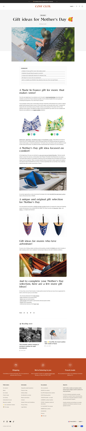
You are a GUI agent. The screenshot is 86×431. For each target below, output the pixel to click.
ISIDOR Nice (28, 139)
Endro (21, 297)
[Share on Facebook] (24, 313)
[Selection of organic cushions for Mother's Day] (43, 125)
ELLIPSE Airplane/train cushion (48, 392)
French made (6, 395)
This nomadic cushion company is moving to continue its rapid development (29, 346)
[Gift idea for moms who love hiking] (43, 265)
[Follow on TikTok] (13, 421)
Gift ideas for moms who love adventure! (31, 77)
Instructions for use (7, 400)
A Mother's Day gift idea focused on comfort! (32, 73)
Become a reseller (7, 402)
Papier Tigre (36, 304)
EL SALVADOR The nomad (47, 406)
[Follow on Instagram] (7, 421)
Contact (23, 400)
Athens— (21, 209)
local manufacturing (50, 97)
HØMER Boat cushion (45, 408)
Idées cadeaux (43, 15)
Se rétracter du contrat (26, 395)
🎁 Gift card (43, 415)
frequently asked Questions (27, 388)
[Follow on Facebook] (4, 421)
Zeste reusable (23, 300)
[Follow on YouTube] (10, 421)
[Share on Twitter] (27, 313)
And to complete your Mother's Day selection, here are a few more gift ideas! (40, 80)
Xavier (21, 299)
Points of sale (24, 390)
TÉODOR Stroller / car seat (47, 397)
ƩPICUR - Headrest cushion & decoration (47, 403)
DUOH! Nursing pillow (45, 395)
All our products (44, 388)
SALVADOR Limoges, (36, 139)
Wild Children (36, 295)
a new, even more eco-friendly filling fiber (48, 155)
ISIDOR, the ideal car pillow (40, 206)
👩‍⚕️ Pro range (6, 407)
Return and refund (25, 397)
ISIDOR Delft (22, 139)
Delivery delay (24, 392)
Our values (5, 392)
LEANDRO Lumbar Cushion (47, 400)
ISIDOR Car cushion (45, 390)
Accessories (43, 411)
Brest (60, 208)
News (4, 390)
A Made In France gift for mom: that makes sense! (33, 71)
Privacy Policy (24, 404)
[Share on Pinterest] (30, 313)
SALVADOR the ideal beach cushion (57, 194)
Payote (21, 302)
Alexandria (55, 208)
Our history (5, 397)
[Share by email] (34, 313)
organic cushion (36, 110)
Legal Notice (24, 407)
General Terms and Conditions (28, 402)
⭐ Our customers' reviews (9, 404)
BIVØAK (53, 248)
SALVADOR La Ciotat (47, 139)
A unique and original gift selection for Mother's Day (34, 75)
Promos (42, 413)
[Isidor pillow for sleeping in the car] (43, 225)
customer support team (50, 373)
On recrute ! (5, 388)
